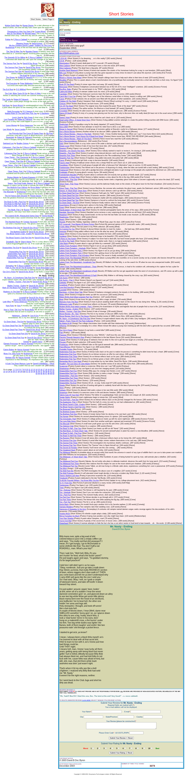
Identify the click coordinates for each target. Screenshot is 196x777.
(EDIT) (65, 20)
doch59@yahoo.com (69, 53)
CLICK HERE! (86, 700)
